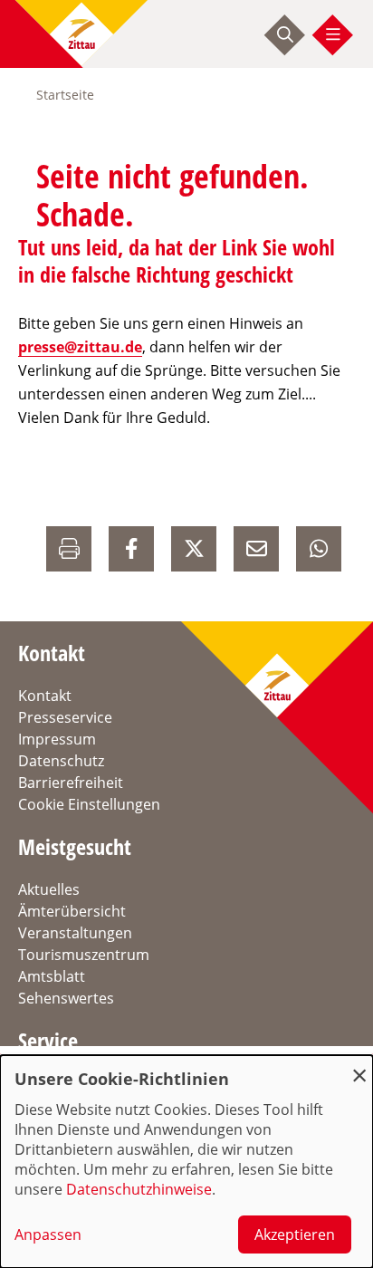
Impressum (57, 739)
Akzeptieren (294, 1234)
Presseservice (65, 717)
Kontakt (45, 696)
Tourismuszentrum (83, 955)
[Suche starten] (285, 34)
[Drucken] (68, 549)
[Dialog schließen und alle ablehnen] (359, 1066)
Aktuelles (49, 889)
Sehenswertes (66, 998)
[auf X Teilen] (193, 549)
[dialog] (186, 1161)
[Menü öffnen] (333, 34)
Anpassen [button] (47, 1234)
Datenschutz (61, 761)
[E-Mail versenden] (256, 549)
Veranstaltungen (75, 933)
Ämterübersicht (72, 911)
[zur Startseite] (81, 34)
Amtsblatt (51, 976)
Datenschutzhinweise (139, 1189)
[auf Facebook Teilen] (131, 549)
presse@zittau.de (80, 347)
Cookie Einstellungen (89, 804)
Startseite (65, 94)
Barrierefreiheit (70, 782)
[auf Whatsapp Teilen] (318, 549)
